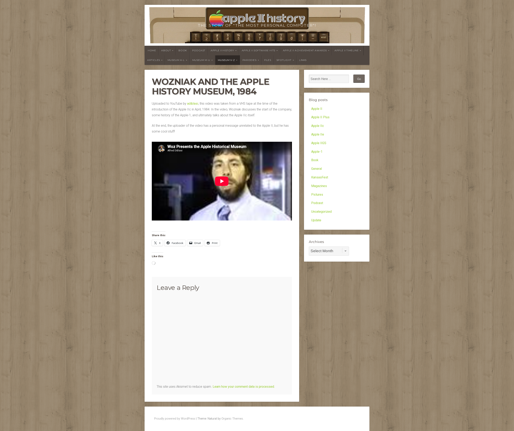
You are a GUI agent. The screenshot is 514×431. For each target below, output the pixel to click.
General (316, 169)
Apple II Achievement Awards (305, 50)
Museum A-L (176, 60)
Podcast (198, 50)
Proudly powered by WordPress (174, 418)
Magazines (319, 186)
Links (303, 60)
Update (316, 220)
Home (152, 50)
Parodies (250, 60)
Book (182, 50)
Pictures (317, 194)
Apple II (316, 109)
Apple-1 (316, 152)
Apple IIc (317, 126)
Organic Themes (232, 418)
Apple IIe (317, 134)
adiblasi (192, 103)
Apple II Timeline (347, 50)
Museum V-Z (226, 60)
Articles (153, 60)
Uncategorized (321, 211)
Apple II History (222, 50)
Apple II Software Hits (258, 50)
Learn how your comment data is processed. (244, 387)
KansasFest (319, 177)
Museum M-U (201, 60)
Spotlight (284, 60)
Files (267, 60)
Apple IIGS (318, 143)
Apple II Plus (320, 117)
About (166, 50)
